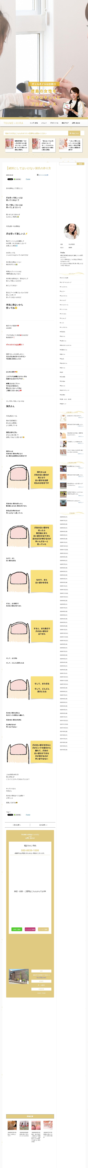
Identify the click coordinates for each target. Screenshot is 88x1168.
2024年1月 (62, 629)
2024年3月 (62, 622)
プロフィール (54, 123)
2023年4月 (62, 662)
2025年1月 (62, 586)
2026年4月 (62, 531)
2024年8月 (62, 604)
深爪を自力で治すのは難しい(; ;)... (75, 424)
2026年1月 (62, 542)
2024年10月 (63, 597)
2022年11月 (63, 680)
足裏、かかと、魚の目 (66, 399)
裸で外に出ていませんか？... (74, 500)
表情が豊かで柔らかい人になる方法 (24, 1135)
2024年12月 (63, 589)
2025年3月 (62, 578)
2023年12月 (63, 633)
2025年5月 (62, 571)
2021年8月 (62, 735)
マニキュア (63, 318)
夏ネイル (63, 354)
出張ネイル (63, 340)
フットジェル (64, 309)
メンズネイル (64, 327)
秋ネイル (63, 385)
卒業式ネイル (64, 349)
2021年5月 (62, 746)
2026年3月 (62, 535)
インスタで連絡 (30, 929)
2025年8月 (62, 560)
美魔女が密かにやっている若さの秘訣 (47, 1136)
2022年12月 (63, 677)
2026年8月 (62, 517)
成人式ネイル (64, 363)
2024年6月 (62, 611)
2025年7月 (62, 564)
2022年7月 (62, 695)
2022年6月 (62, 698)
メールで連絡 (43, 929)
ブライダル (63, 313)
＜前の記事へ (16, 825)
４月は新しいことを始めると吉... (75, 441)
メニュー (44, 123)
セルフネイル (64, 295)
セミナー (63, 291)
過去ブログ (65, 123)
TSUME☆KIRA (13, 122)
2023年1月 (62, 673)
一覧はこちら (75, 133)
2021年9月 (62, 731)
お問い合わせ (76, 123)
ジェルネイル (64, 286)
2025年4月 (62, 575)
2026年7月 (62, 520)
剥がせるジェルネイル (66, 345)
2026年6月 (62, 524)
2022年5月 (62, 702)
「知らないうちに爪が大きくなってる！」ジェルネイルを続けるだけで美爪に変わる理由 (47, 145)
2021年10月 (63, 727)
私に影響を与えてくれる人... (74, 466)
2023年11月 (63, 637)
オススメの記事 (43, 175)
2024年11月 (63, 593)
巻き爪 (62, 358)
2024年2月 (62, 626)
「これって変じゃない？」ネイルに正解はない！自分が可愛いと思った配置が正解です (74, 145)
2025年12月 (63, 546)
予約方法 (63, 331)
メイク (62, 322)
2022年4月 (62, 706)
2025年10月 (63, 553)
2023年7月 (62, 651)
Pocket (28, 179)
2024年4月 (62, 618)
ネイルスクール (64, 304)
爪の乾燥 (63, 376)
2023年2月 (62, 669)
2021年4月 (62, 749)
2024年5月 (62, 615)
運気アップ (63, 403)
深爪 (62, 372)
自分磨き (63, 394)
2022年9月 (62, 688)
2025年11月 (63, 549)
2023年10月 (63, 640)
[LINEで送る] (17, 179)
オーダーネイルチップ (66, 282)
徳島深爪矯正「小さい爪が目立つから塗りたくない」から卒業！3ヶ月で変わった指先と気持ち (21, 145)
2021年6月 (62, 742)
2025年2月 (62, 582)
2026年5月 (62, 528)
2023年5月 (62, 658)
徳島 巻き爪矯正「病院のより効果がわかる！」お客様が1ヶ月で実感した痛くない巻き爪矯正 (35, 1138)
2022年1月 (62, 717)
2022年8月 (62, 691)
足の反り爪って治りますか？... (74, 415)
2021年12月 (63, 720)
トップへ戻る (34, 123)
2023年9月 (62, 644)
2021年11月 (63, 724)
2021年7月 (62, 738)
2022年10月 (63, 684)
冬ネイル (63, 336)
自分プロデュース (65, 390)
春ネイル (63, 367)
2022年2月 (62, 713)
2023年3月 (62, 666)
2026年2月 (62, 538)
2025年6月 (62, 567)
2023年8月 (62, 647)
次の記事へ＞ (43, 825)
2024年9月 (62, 600)
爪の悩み (63, 381)
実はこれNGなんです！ (12, 1135)
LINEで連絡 (16, 929)
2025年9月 (62, 557)
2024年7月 (62, 607)
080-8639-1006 (30, 850)
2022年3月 (62, 709)
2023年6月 (62, 655)
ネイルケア (63, 300)
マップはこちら (41, 977)
